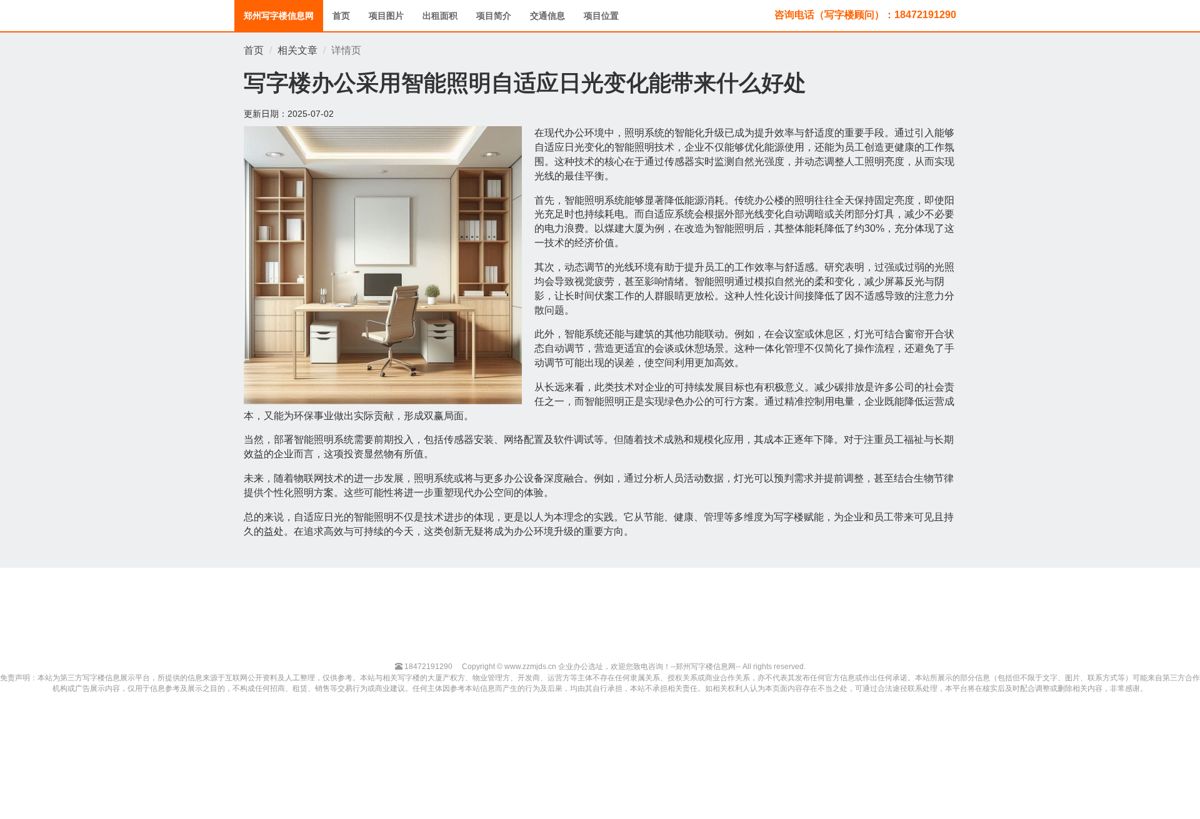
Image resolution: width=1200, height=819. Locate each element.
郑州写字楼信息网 (279, 16)
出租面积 (440, 16)
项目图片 (386, 16)
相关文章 (298, 50)
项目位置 (601, 16)
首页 (341, 16)
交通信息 (547, 16)
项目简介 (493, 16)
